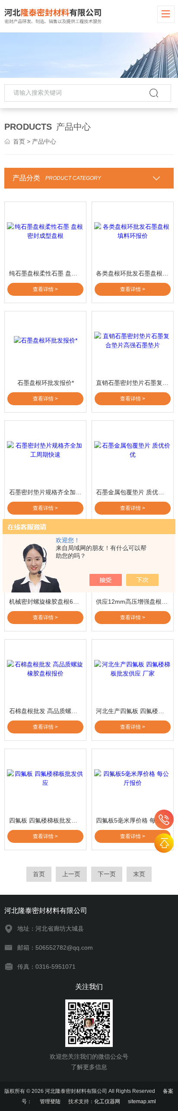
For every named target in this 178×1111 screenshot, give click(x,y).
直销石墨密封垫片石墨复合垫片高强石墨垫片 (133, 382)
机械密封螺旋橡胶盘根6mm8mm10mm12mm (46, 601)
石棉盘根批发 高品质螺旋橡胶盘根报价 (46, 711)
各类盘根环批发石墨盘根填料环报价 (133, 273)
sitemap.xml (142, 1101)
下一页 (107, 874)
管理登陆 (50, 1101)
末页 (139, 874)
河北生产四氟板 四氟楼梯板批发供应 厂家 (133, 711)
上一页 (71, 874)
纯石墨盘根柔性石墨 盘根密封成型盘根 (46, 273)
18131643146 (164, 819)
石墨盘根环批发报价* (45, 382)
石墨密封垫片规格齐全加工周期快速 (46, 492)
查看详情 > (45, 289)
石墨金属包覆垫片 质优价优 (133, 492)
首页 (19, 141)
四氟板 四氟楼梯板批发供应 (46, 820)
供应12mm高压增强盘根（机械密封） (133, 601)
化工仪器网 (107, 1101)
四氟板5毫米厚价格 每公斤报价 (133, 820)
